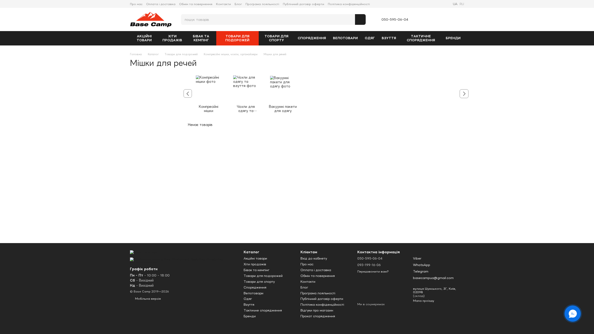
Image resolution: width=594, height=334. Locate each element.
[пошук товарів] (360, 19)
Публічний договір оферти (303, 4)
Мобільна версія (147, 298)
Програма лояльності (262, 4)
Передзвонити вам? (373, 271)
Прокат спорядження (317, 316)
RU (461, 4)
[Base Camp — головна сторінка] (143, 251)
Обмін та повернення (195, 4)
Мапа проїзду (423, 300)
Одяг (370, 38)
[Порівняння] (425, 19)
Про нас (136, 4)
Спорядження (312, 38)
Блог (238, 4)
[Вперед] (464, 93)
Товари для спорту (276, 38)
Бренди (453, 38)
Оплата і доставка (160, 4)
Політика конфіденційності (349, 4)
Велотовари (345, 38)
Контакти (223, 4)
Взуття (389, 38)
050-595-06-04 (394, 19)
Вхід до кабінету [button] (313, 258)
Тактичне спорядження (421, 38)
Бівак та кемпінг (201, 38)
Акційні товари (144, 38)
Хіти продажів (172, 38)
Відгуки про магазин (316, 310)
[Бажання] (436, 19)
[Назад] (188, 93)
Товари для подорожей (237, 38)
